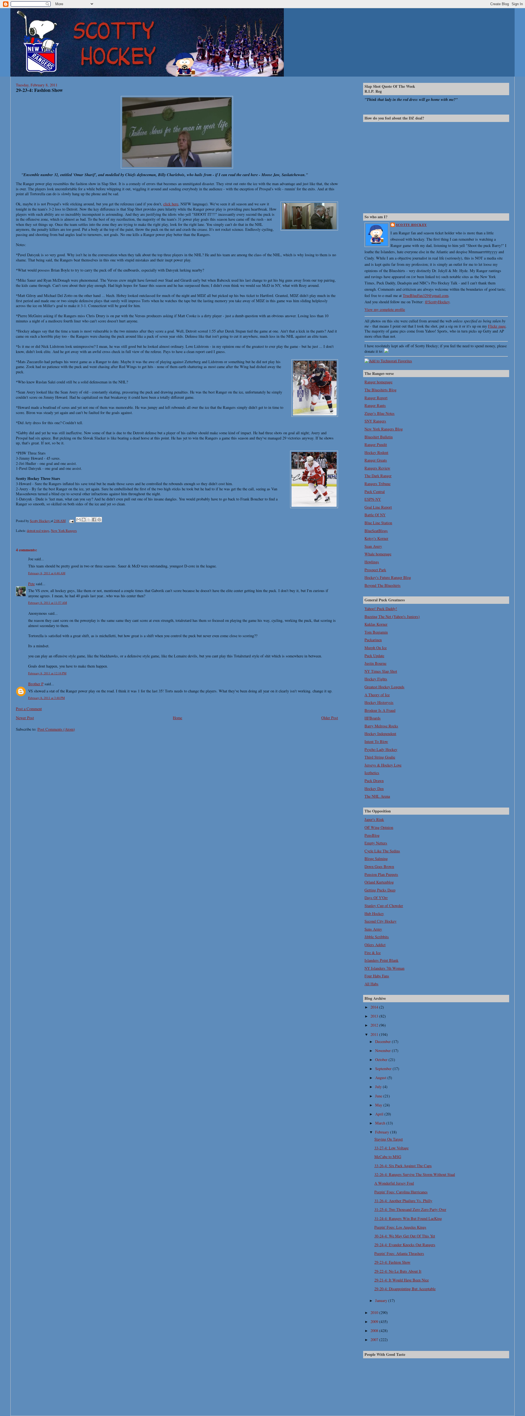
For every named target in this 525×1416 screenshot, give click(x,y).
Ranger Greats (375, 460)
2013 (375, 1016)
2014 (375, 1007)
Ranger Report (375, 397)
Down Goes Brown (379, 866)
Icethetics (371, 772)
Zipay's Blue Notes (379, 413)
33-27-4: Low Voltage (391, 1147)
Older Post (329, 717)
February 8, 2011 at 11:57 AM (47, 603)
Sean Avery (373, 546)
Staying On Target (388, 1139)
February (382, 1132)
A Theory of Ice (377, 694)
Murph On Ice (375, 647)
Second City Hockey (380, 921)
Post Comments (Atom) (56, 729)
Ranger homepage (378, 381)
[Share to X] (89, 519)
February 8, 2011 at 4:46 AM (46, 573)
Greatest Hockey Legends (384, 686)
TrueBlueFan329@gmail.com (425, 295)
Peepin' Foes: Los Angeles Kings (400, 1227)
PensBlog (372, 835)
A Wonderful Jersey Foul (394, 1183)
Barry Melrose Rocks (381, 726)
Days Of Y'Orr (376, 897)
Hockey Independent (380, 733)
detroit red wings (38, 530)
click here (170, 203)
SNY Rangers (375, 421)
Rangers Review (377, 468)
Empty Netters (375, 843)
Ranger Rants (375, 405)
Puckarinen (373, 639)
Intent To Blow (376, 741)
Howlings (371, 561)
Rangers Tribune (377, 483)
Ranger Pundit (375, 444)
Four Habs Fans (376, 975)
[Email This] (78, 519)
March (380, 1123)
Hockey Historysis (378, 702)
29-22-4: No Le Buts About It (397, 1271)
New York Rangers (64, 530)
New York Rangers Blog (383, 429)
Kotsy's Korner (376, 538)
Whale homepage (377, 554)
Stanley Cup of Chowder (383, 905)
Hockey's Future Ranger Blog (387, 577)
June (379, 1096)
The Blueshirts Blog (380, 389)
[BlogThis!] (83, 519)
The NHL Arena (377, 796)
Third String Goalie (379, 757)
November (383, 1050)
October (382, 1059)
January (381, 1300)
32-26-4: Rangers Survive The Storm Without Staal (414, 1174)
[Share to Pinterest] (99, 519)
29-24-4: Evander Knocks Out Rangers (404, 1244)
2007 (375, 1339)
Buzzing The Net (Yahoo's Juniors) (392, 616)
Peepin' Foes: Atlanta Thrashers (399, 1253)
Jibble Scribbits (376, 936)
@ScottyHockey (437, 301)
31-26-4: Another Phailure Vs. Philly (403, 1200)
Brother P (35, 683)
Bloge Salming (376, 858)
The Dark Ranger (378, 475)
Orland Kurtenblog (379, 882)
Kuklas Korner (375, 624)
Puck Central (374, 491)
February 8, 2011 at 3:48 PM (46, 698)
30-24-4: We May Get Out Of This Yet (404, 1236)
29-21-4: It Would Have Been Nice (401, 1280)
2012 (375, 1025)
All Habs (371, 983)
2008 (375, 1330)
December (383, 1041)
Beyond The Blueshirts (382, 585)
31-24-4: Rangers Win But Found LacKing (408, 1218)
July (379, 1086)
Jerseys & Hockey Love (382, 765)
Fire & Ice (372, 952)
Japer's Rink (374, 819)
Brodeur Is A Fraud (379, 710)
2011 (375, 1034)
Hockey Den (374, 788)
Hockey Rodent (376, 452)
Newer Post (25, 717)
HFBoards (372, 718)
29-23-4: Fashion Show (392, 1262)
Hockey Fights (375, 678)
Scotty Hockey (411, 225)
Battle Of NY (375, 514)
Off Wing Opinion (378, 827)
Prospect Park (375, 569)
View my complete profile (384, 309)
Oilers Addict (375, 944)
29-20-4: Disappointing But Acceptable (405, 1288)
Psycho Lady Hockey (380, 749)
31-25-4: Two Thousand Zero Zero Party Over (410, 1209)
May (379, 1105)
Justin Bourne (375, 663)
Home (177, 717)
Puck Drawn (374, 780)
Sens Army (373, 929)
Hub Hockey (374, 913)
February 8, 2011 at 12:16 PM (47, 673)
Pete (31, 583)
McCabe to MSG (387, 1156)
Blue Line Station (378, 522)
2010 (375, 1312)
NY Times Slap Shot (380, 671)
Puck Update (374, 655)
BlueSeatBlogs (376, 530)
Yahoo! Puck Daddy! (380, 608)
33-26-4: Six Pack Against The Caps (403, 1165)
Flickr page (497, 326)
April (379, 1114)
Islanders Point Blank (381, 960)
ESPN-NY (372, 499)
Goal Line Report (378, 507)
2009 (375, 1321)
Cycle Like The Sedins (382, 850)
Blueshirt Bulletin (378, 436)
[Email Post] (71, 520)
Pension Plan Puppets (381, 874)
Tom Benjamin (376, 632)
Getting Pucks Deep (379, 890)
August (381, 1077)
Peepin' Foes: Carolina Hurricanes (401, 1191)
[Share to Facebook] (94, 519)
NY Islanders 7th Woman (384, 968)
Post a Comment (29, 708)
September (384, 1068)
